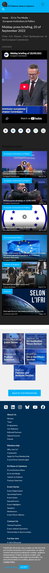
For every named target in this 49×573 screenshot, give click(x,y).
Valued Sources (13, 436)
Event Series (12, 497)
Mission (10, 418)
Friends (10, 439)
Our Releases (12, 429)
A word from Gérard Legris (18, 460)
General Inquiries (14, 525)
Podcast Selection (14, 480)
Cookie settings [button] (10, 567)
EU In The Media (19, 17)
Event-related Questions (17, 529)
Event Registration (15, 491)
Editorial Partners (14, 432)
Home (5, 17)
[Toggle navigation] (42, 4)
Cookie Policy (9, 562)
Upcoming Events (14, 494)
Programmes (12, 425)
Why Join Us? (12, 449)
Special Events (13, 501)
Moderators (12, 511)
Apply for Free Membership (24, 393)
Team (9, 422)
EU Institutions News (16, 470)
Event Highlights (14, 504)
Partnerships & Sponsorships (19, 532)
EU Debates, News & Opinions (21, 6)
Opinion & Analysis (15, 477)
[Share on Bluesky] (20, 130)
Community (12, 453)
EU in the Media (13, 473)
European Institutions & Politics (19, 21)
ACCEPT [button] (24, 567)
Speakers (11, 508)
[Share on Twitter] (5, 130)
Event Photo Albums (15, 515)
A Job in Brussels (14, 542)
